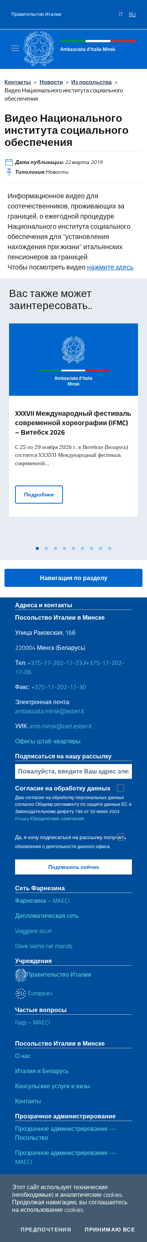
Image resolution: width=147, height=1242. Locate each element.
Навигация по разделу (73, 577)
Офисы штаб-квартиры (48, 741)
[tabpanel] (73, 432)
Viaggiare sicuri (33, 930)
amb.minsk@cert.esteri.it (60, 725)
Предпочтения (46, 1229)
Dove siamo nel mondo (43, 945)
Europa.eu (39, 992)
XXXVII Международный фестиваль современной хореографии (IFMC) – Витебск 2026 (73, 422)
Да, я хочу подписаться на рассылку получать (70, 837)
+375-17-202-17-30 (58, 686)
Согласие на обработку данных (62, 788)
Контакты (18, 82)
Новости (51, 82)
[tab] (37, 548)
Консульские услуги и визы (52, 1085)
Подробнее (43, 494)
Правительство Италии (36, 14)
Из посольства (91, 82)
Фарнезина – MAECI (42, 900)
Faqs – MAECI (32, 1022)
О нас (23, 1055)
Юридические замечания (57, 818)
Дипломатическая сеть (46, 915)
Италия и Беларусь (42, 1070)
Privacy (22, 818)
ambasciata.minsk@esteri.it (49, 710)
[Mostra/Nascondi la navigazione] (15, 48)
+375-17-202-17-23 (54, 662)
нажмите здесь (110, 267)
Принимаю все (110, 1229)
